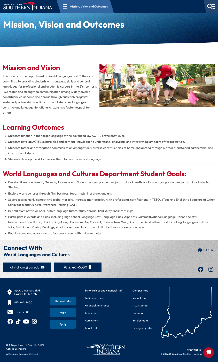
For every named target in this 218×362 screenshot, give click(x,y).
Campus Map (140, 290)
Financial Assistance (97, 305)
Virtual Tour (140, 298)
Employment (140, 320)
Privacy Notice (193, 349)
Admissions (92, 320)
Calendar (138, 313)
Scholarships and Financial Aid (103, 290)
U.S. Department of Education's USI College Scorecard (25, 347)
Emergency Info (142, 328)
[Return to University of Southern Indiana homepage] (105, 349)
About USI (91, 328)
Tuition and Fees (94, 298)
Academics (91, 313)
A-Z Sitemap (140, 305)
